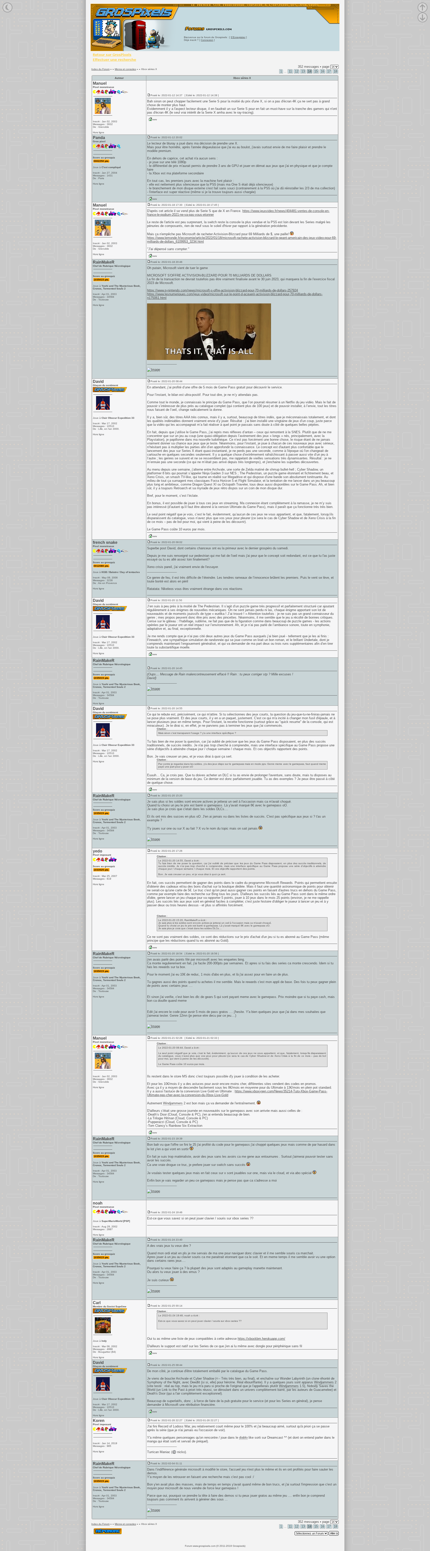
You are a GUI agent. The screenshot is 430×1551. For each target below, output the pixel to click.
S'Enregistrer (238, 37)
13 (303, 71)
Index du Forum (100, 69)
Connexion (207, 40)
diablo (243, 1437)
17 (329, 71)
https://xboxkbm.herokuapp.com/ (261, 1338)
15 (316, 71)
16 (322, 71)
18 (335, 71)
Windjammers (173, 1103)
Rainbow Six (178, 1126)
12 (296, 71)
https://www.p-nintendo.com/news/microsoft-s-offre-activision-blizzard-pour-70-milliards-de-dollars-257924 (222, 290)
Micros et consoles (125, 69)
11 (290, 71)
